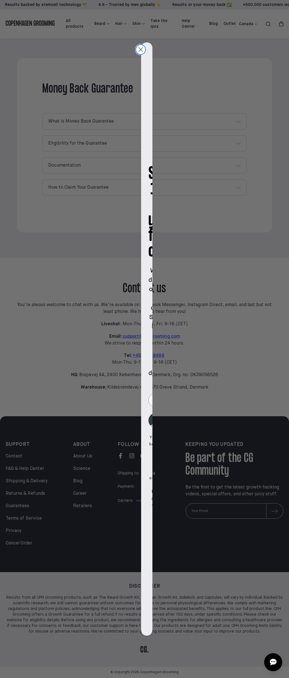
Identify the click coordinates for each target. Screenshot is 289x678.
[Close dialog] (141, 49)
